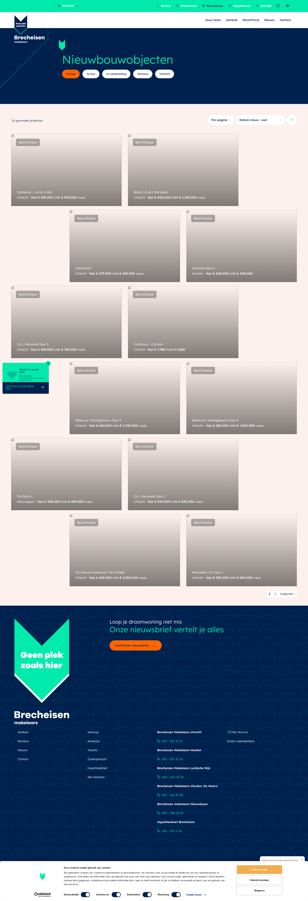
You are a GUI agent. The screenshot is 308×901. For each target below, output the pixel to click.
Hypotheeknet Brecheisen (176, 822)
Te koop (71, 73)
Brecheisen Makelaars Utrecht (179, 732)
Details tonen (194, 894)
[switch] (116, 894)
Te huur (91, 73)
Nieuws (269, 20)
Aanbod (231, 20)
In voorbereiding (116, 73)
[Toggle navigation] (278, 6)
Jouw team (213, 20)
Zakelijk (265, 6)
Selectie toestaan (259, 880)
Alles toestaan (259, 869)
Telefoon (67, 6)
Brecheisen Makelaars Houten (179, 750)
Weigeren (259, 890)
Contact (285, 20)
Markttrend (188, 6)
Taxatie (92, 750)
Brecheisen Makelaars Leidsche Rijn (183, 768)
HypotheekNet (97, 768)
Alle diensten (96, 777)
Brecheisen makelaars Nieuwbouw (182, 804)
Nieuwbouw (214, 6)
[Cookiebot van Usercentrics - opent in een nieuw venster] (43, 894)
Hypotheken (241, 6)
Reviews (23, 741)
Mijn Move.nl (239, 732)
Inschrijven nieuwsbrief (132, 645)
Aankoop (93, 741)
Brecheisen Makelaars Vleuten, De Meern (187, 786)
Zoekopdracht (97, 759)
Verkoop (93, 732)
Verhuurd (142, 73)
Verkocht (164, 73)
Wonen (165, 6)
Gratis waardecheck (240, 741)
